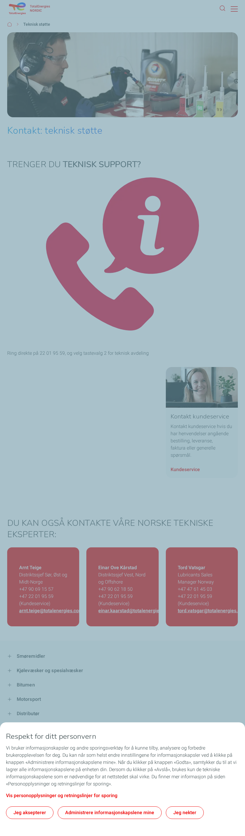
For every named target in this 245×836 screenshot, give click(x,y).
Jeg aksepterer (29, 812)
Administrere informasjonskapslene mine (109, 812)
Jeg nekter (184, 812)
